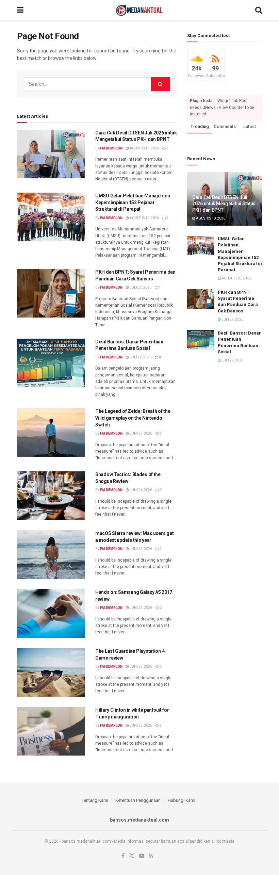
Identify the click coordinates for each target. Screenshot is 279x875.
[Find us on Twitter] (131, 856)
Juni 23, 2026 (140, 666)
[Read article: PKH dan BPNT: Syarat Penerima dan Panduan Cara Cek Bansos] (51, 293)
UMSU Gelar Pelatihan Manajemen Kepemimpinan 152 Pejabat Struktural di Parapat (132, 202)
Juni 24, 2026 (140, 608)
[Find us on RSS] (151, 856)
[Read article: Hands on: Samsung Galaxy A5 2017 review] (51, 613)
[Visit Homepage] (139, 10)
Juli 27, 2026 (140, 287)
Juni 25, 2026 (140, 549)
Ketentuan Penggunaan (138, 800)
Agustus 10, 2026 (144, 148)
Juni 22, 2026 (140, 725)
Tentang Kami (95, 800)
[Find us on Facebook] (123, 856)
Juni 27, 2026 (140, 433)
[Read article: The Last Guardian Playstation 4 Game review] (51, 672)
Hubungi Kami (181, 800)
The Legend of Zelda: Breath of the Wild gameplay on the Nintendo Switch (132, 417)
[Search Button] (258, 10)
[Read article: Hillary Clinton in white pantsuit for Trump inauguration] (51, 731)
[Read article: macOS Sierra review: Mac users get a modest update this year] (51, 554)
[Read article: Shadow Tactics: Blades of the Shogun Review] (51, 495)
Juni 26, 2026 (140, 490)
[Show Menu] (20, 10)
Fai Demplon (111, 148)
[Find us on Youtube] (141, 856)
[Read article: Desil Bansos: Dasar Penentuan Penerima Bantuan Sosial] (51, 363)
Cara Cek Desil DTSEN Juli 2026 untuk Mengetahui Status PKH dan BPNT (224, 203)
